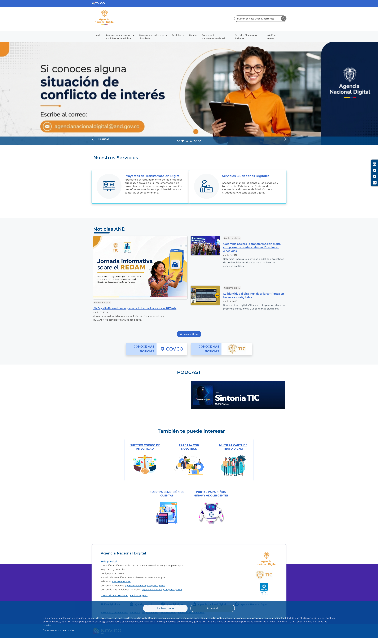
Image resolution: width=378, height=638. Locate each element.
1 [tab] (178, 141)
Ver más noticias (189, 334)
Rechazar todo (165, 608)
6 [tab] (199, 141)
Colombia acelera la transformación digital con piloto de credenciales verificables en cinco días (252, 247)
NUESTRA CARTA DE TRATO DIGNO (233, 447)
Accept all (213, 608)
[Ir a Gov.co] (100, 3)
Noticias (193, 35)
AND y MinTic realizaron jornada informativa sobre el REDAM (134, 308)
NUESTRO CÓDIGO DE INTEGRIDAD (145, 447)
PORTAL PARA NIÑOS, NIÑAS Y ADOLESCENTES (211, 493)
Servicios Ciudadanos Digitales (246, 36)
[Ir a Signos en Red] (375, 182)
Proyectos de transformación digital (213, 36)
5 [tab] (195, 141)
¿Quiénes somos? (271, 36)
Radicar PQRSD (139, 595)
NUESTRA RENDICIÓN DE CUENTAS (166, 493)
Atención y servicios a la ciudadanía (151, 36)
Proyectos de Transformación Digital (152, 176)
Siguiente (285, 138)
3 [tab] (187, 141)
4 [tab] (191, 141)
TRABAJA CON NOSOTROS (189, 447)
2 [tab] (182, 141)
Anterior (93, 138)
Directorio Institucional (114, 595)
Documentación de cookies (58, 630)
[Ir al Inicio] (104, 11)
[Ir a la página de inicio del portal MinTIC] (264, 575)
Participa (176, 35)
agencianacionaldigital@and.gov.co (145, 585)
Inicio (98, 35)
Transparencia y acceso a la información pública (118, 36)
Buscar (283, 18)
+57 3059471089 (121, 581)
